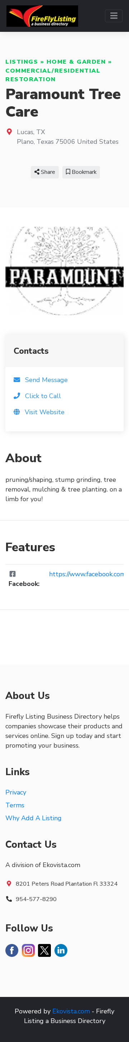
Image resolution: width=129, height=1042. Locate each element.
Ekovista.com (71, 1011)
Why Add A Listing (33, 818)
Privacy (15, 792)
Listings (21, 62)
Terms (14, 805)
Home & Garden (76, 62)
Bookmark (83, 172)
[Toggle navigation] (114, 16)
